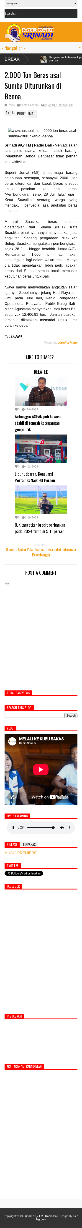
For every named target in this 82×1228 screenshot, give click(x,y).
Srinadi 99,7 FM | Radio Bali (40, 1216)
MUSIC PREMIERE (21, 853)
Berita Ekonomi (29, 105)
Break (12, 59)
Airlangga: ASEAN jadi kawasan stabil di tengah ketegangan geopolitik (39, 422)
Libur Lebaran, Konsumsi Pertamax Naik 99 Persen (35, 476)
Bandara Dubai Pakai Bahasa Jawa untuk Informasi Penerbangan (41, 552)
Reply (11, 105)
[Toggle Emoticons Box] (7, 583)
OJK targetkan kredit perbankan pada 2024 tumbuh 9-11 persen (40, 527)
